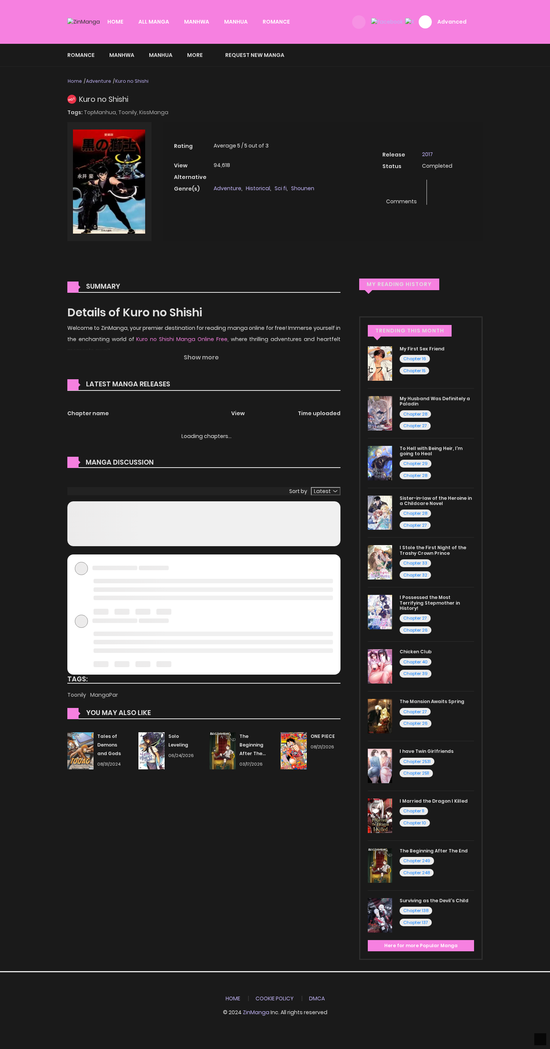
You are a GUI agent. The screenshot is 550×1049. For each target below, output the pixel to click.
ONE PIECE (323, 736)
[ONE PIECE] (294, 750)
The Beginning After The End (434, 851)
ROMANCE (276, 21)
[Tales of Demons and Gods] (80, 750)
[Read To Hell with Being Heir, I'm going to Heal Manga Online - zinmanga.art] (380, 462)
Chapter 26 (415, 630)
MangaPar (104, 695)
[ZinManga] (83, 21)
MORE (195, 55)
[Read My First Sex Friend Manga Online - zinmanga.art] (380, 363)
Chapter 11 (413, 811)
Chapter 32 (415, 575)
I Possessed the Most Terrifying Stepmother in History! (430, 602)
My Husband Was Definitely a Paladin (435, 401)
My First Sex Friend (422, 349)
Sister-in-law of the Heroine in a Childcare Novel (436, 501)
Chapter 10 (414, 823)
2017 (427, 154)
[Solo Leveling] (151, 750)
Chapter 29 (415, 463)
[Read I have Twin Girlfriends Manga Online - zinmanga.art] (380, 765)
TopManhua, (101, 112)
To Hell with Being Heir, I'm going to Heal (431, 451)
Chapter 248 (416, 873)
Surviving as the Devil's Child (434, 900)
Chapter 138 (415, 910)
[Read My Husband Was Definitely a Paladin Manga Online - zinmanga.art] (380, 413)
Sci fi (281, 188)
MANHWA (196, 21)
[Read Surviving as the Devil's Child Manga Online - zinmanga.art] (380, 915)
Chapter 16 (414, 359)
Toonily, (128, 112)
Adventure (98, 81)
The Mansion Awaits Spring (432, 701)
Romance (81, 55)
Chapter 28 (415, 414)
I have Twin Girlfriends (426, 751)
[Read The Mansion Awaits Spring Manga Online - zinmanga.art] (380, 716)
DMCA (317, 998)
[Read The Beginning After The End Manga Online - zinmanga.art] (380, 865)
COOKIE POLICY (275, 998)
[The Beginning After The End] (223, 750)
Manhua (160, 55)
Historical (258, 188)
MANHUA (236, 21)
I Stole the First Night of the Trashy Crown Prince (433, 550)
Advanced (452, 21)
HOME (115, 21)
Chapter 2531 (417, 761)
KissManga (153, 112)
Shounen (302, 188)
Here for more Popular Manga (421, 945)
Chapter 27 (415, 426)
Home (75, 81)
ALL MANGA (153, 21)
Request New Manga (254, 55)
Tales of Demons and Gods (109, 745)
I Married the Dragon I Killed (434, 801)
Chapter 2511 (416, 773)
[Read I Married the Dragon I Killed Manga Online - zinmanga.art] (380, 815)
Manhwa (121, 55)
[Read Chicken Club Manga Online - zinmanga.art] (380, 666)
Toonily (77, 695)
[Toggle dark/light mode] (359, 22)
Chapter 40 (415, 662)
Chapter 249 (416, 861)
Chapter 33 (415, 563)
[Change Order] (184, 384)
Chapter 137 (415, 922)
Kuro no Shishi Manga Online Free (181, 339)
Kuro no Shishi (132, 81)
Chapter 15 (414, 371)
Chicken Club (416, 651)
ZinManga (256, 1012)
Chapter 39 (415, 673)
